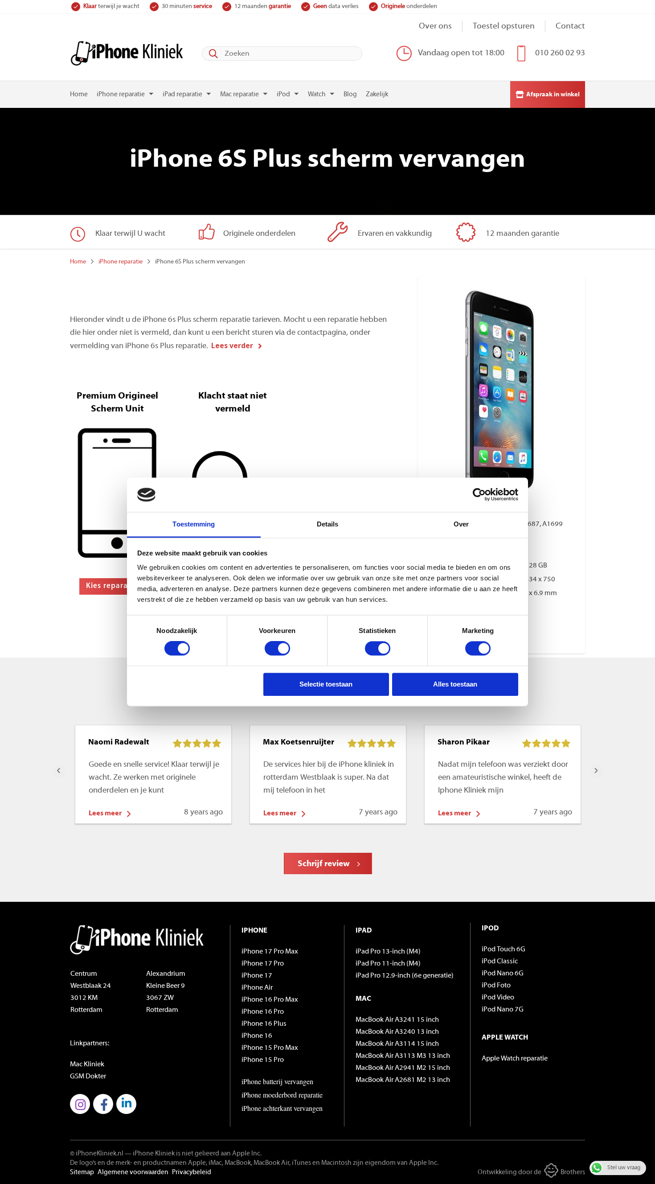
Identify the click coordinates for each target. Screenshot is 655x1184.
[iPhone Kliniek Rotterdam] (127, 53)
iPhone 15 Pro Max (270, 1048)
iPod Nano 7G (503, 1009)
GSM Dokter (88, 1076)
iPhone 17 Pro (263, 963)
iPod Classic (500, 961)
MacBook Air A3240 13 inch (397, 1032)
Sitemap (82, 1172)
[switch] (277, 648)
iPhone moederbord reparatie (282, 1094)
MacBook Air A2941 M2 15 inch (403, 1068)
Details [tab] (328, 524)
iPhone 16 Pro (263, 1011)
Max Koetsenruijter (298, 743)
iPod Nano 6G (503, 973)
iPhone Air (257, 987)
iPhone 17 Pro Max (270, 951)
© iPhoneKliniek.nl (96, 1154)
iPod (283, 94)
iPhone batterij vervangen (277, 1081)
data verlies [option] (336, 6)
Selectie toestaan (325, 684)
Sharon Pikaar (464, 743)
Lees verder (232, 345)
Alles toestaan (455, 684)
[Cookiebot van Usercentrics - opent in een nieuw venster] (479, 495)
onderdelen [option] (409, 6)
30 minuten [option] (187, 6)
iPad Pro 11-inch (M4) (388, 963)
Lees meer (105, 813)
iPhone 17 (257, 975)
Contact (570, 26)
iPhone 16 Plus (264, 1024)
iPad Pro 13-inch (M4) (388, 951)
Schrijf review (324, 864)
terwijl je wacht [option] (111, 6)
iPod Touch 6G (503, 949)
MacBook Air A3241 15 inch (397, 1020)
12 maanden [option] (262, 6)
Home (79, 94)
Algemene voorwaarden (133, 1172)
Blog (350, 94)
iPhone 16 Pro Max (270, 999)
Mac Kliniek (87, 1064)
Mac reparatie (239, 94)
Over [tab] (461, 524)
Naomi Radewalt (118, 743)
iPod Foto (496, 985)
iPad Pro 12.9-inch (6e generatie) (405, 975)
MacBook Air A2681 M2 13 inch (403, 1080)
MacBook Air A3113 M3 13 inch (403, 1056)
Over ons (435, 26)
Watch (317, 94)
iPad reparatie (182, 94)
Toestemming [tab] (193, 524)
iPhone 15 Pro (263, 1060)
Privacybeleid (191, 1172)
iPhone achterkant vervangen (282, 1108)
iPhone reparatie (121, 94)
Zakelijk (377, 94)
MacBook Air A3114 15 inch (397, 1044)
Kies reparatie (112, 586)
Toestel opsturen (504, 26)
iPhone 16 (257, 1036)
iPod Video (498, 997)
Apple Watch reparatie (515, 1058)
